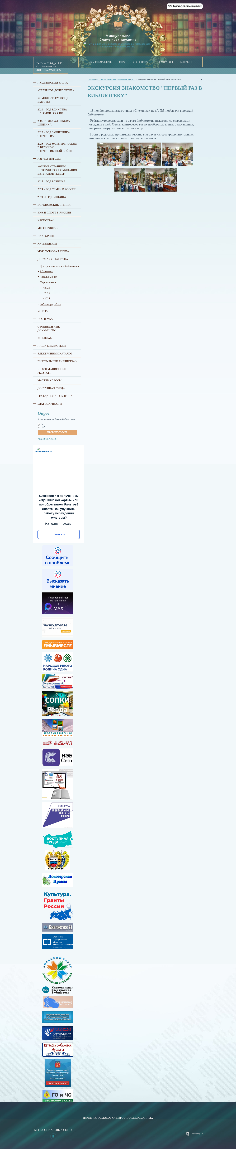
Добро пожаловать (100, 62)
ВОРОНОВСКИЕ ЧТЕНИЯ (54, 204)
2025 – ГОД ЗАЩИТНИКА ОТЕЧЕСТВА (53, 134)
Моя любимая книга (53, 251)
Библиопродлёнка (50, 304)
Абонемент (46, 271)
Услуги (43, 311)
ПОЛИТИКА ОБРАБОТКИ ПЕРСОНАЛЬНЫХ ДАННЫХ (118, 1117)
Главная (91, 79)
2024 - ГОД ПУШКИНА (51, 197)
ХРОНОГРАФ (45, 220)
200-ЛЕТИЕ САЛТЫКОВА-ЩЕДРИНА (54, 122)
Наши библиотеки (51, 345)
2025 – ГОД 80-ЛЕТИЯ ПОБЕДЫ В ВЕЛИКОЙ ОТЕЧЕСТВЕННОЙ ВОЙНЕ (57, 147)
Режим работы (164, 62)
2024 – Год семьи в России (56, 189)
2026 (47, 287)
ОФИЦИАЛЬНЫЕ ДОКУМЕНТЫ (48, 328)
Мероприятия (48, 228)
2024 (47, 298)
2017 (133, 79)
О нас (122, 62)
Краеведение (47, 243)
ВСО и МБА (45, 318)
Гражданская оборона (55, 396)
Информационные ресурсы (52, 370)
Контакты (186, 62)
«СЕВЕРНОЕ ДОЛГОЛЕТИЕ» (55, 90)
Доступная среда (51, 388)
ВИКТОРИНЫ (46, 235)
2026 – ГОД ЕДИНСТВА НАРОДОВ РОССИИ (52, 111)
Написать (59, 534)
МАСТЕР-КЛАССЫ (49, 380)
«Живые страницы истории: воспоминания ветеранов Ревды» (57, 169)
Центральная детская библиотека (59, 266)
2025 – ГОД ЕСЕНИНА (51, 181)
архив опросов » (48, 438)
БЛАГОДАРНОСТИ (49, 403)
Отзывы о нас (140, 62)
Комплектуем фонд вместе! (52, 99)
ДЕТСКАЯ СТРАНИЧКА (52, 259)
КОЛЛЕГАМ (45, 338)
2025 (47, 293)
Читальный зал (48, 276)
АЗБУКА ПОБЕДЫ (49, 158)
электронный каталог (54, 353)
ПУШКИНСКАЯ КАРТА (52, 82)
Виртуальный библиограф (57, 361)
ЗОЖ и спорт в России (54, 212)
